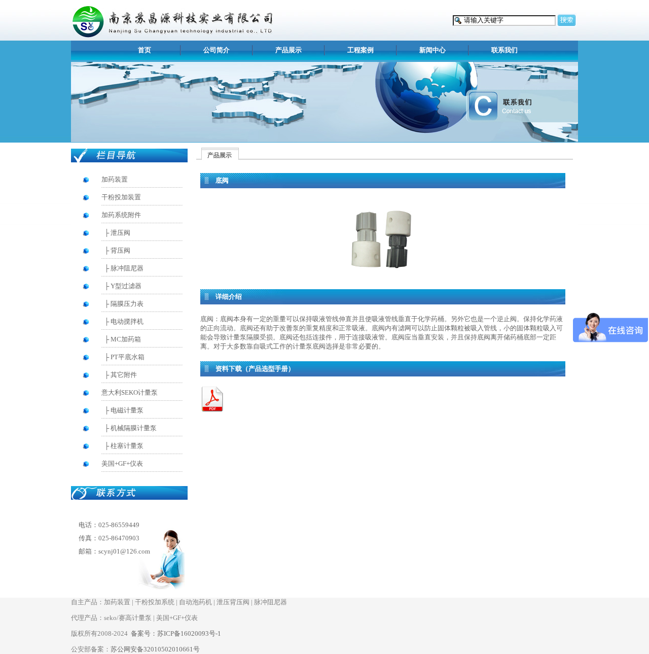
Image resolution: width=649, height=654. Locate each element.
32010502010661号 (155, 649)
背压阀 (120, 250)
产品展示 (288, 50)
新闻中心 (432, 50)
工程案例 (360, 50)
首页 (144, 50)
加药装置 (114, 179)
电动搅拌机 (127, 321)
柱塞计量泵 (127, 446)
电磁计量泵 (127, 410)
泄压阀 (120, 232)
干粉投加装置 (121, 197)
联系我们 (504, 50)
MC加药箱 (126, 339)
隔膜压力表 (127, 303)
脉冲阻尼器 (127, 268)
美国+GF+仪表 (122, 463)
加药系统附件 (121, 215)
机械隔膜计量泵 (134, 428)
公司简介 (216, 50)
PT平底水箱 (128, 357)
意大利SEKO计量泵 (129, 392)
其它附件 (124, 374)
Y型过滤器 (126, 286)
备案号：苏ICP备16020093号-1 (176, 633)
